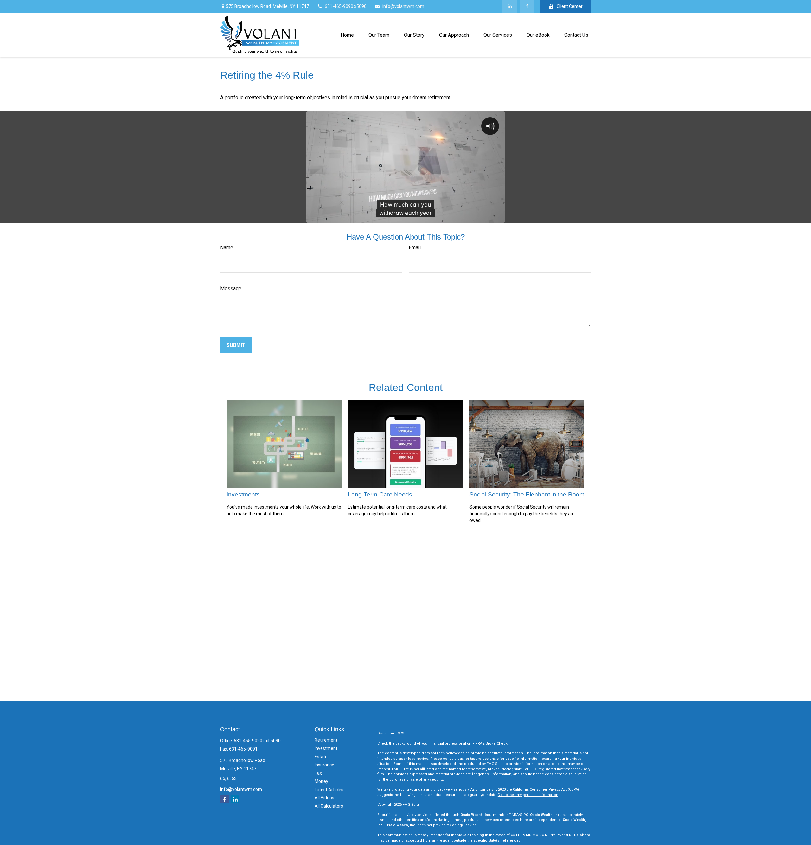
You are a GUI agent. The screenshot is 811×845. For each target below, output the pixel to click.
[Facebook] (527, 6)
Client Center (570, 6)
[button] (347, 34)
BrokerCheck (497, 743)
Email (415, 248)
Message (230, 288)
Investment (326, 748)
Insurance (324, 764)
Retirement (326, 740)
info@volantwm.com (403, 6)
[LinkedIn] (509, 6)
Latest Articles (329, 789)
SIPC (524, 815)
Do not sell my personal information (528, 795)
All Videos (324, 797)
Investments (243, 494)
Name (226, 248)
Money (321, 781)
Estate (321, 756)
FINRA (514, 815)
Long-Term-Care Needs (380, 494)
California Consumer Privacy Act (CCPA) (546, 789)
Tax (318, 773)
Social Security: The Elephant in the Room (526, 494)
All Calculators (329, 806)
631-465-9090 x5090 (346, 6)
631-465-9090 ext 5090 (257, 740)
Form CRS (396, 733)
